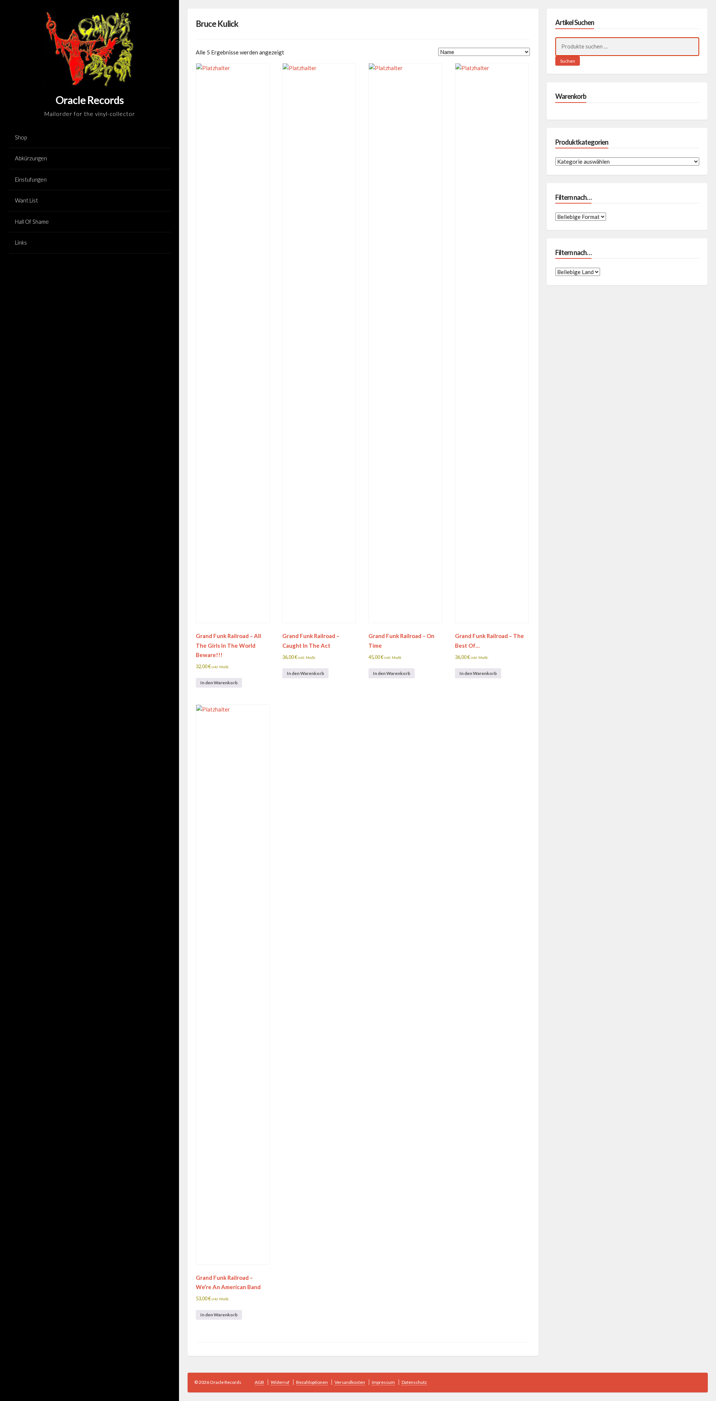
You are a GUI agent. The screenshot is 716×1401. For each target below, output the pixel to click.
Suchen (567, 61)
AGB (259, 1382)
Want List (26, 200)
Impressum (383, 1382)
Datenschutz (414, 1382)
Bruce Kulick (217, 24)
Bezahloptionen (312, 1382)
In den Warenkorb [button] (219, 682)
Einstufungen (31, 179)
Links (21, 242)
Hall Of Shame (32, 221)
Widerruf (280, 1382)
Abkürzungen (31, 158)
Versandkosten (350, 1382)
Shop (21, 137)
